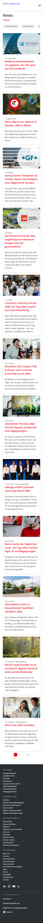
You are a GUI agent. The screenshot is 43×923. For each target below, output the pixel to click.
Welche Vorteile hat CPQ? (12, 810)
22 (27, 755)
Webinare (6, 827)
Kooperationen (8, 864)
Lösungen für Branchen (11, 784)
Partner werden (9, 840)
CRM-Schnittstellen (10, 786)
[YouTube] (13, 886)
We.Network (7, 781)
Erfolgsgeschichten (10, 792)
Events (5, 872)
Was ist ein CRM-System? (12, 805)
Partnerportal (8, 842)
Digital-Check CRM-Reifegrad (13, 803)
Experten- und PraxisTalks (12, 829)
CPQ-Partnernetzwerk (11, 845)
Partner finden (8, 837)
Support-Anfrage (9, 824)
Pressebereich (8, 877)
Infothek (6, 800)
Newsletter (7, 874)
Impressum (7, 899)
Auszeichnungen (9, 861)
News (5, 869)
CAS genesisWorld (9, 773)
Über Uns (6, 853)
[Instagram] (9, 886)
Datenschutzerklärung (11, 903)
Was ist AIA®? (8, 808)
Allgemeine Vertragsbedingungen (15, 908)
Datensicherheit (9, 859)
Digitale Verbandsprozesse (13, 813)
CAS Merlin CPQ (8, 776)
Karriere (6, 856)
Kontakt (6, 880)
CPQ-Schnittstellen (9, 789)
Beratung (6, 835)
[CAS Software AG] (11, 5)
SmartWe (6, 778)
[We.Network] (18, 886)
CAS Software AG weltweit (12, 867)
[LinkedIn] (4, 886)
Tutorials (6, 832)
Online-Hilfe (7, 821)
